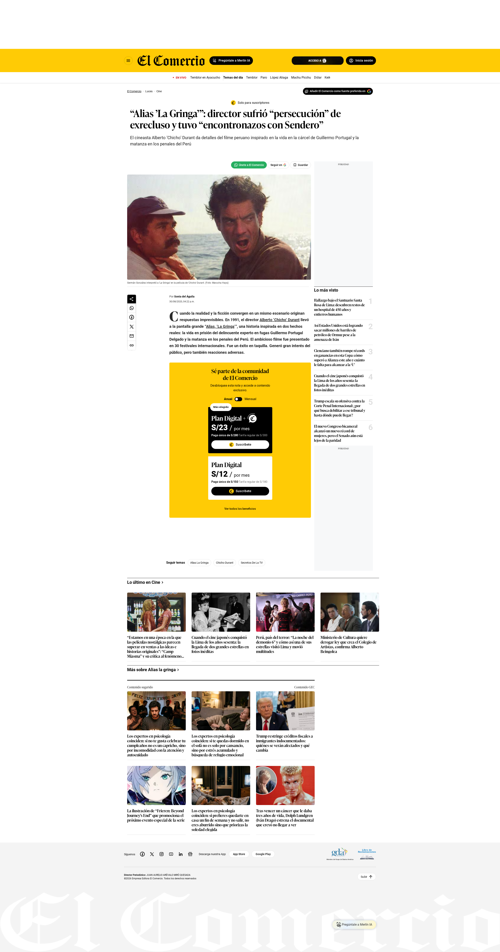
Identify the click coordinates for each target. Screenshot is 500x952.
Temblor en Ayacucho (205, 77)
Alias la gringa (199, 562)
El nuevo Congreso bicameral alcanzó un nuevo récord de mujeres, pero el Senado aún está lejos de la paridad (338, 433)
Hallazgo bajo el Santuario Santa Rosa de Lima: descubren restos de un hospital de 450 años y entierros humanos (339, 307)
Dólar (317, 77)
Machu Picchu (301, 77)
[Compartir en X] (131, 326)
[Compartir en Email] (131, 336)
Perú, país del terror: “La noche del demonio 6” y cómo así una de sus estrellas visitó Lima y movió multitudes (284, 644)
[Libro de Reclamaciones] (367, 854)
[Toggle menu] (128, 60)
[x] (152, 854)
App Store (239, 854)
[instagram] (161, 854)
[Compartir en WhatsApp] (131, 308)
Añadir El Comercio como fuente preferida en (337, 91)
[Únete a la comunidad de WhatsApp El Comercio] (249, 164)
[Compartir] (131, 299)
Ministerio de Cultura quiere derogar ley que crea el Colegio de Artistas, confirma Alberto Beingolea (349, 644)
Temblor (251, 77)
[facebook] (142, 854)
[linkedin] (180, 854)
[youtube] (171, 854)
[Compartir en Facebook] (131, 317)
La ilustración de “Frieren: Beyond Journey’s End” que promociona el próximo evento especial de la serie (156, 815)
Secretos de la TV (252, 562)
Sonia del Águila (184, 296)
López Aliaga (279, 77)
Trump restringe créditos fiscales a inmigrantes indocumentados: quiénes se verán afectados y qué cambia (284, 742)
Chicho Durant (224, 562)
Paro (264, 77)
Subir (364, 876)
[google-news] (190, 854)
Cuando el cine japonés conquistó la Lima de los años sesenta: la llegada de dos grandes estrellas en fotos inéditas (339, 382)
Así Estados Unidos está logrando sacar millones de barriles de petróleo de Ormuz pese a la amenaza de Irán (338, 332)
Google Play (263, 854)
